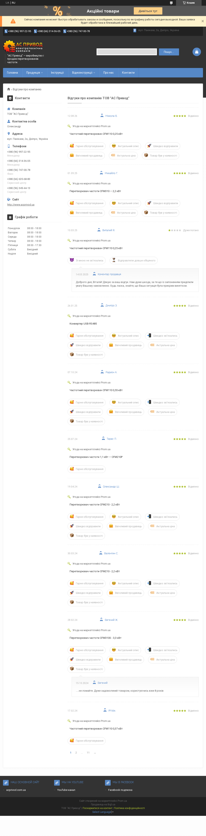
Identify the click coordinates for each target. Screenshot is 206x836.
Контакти (128, 72)
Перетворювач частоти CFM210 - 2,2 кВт (95, 504)
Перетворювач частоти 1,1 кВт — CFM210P (96, 456)
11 (88, 752)
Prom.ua (122, 800)
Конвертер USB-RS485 (83, 323)
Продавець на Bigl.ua (103, 804)
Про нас (108, 72)
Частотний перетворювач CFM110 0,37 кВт (96, 728)
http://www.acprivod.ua (20, 204)
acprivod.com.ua (16, 789)
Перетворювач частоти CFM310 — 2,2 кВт (95, 191)
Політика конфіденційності (129, 808)
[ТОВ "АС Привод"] (23, 47)
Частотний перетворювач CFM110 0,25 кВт (96, 133)
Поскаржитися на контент (97, 808)
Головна (12, 72)
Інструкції (57, 72)
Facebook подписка (120, 789)
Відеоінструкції (82, 72)
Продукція (33, 72)
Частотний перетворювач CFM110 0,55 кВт (96, 390)
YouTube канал (66, 789)
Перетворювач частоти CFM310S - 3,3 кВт (96, 637)
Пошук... (169, 51)
